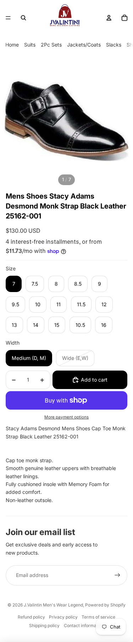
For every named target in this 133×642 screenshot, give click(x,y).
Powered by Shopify (105, 605)
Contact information (84, 625)
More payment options (66, 417)
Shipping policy (44, 625)
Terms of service (98, 617)
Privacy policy (63, 617)
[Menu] (8, 18)
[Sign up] (117, 575)
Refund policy (31, 617)
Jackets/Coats (84, 45)
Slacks (113, 45)
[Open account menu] (109, 18)
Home (12, 45)
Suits (29, 45)
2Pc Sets (51, 45)
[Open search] (23, 18)
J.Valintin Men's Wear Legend (53, 605)
